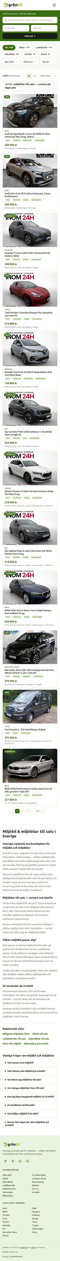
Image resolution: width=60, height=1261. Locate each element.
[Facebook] (5, 1161)
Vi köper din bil (39, 1178)
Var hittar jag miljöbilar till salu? (24, 1079)
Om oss (35, 1189)
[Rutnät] (29, 76)
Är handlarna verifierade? (21, 1105)
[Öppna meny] (54, 5)
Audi (5, 1208)
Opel (34, 1208)
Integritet (24, 1247)
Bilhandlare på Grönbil (36, 1043)
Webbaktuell (16, 1257)
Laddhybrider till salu (14, 1038)
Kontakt (36, 1192)
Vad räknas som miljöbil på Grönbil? (26, 1071)
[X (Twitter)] (13, 1161)
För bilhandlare (39, 1175)
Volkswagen (37, 1229)
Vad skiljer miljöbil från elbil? (23, 1113)
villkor (33, 1247)
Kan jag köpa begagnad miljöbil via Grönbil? (30, 1096)
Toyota (35, 1225)
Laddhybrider (44, 47)
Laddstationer (9, 1189)
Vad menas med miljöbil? (20, 1062)
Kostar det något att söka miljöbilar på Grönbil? (27, 1124)
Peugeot (36, 1212)
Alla (9, 47)
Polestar (36, 1215)
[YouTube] (27, 1161)
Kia (4, 1229)
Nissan (6, 1235)
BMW (5, 1212)
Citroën (6, 1215)
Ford (5, 1218)
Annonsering (38, 1182)
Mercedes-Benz (10, 1232)
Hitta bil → (30, 36)
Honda (6, 1222)
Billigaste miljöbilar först (16, 1034)
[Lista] (34, 76)
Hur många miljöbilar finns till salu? (26, 1088)
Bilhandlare (8, 1196)
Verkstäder (8, 1192)
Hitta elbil (7, 1175)
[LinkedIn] (20, 1161)
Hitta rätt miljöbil (12, 1043)
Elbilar (24, 47)
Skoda (35, 1218)
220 (37, 811)
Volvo (34, 1232)
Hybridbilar (12, 54)
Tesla (34, 1222)
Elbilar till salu (40, 1034)
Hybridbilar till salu (38, 1038)
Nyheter (35, 1185)
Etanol (45, 54)
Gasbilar (30, 54)
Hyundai (6, 1225)
